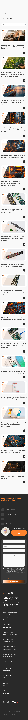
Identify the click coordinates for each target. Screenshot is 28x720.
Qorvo (4, 663)
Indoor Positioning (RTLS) (8, 641)
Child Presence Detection (8, 644)
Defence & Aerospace (7, 619)
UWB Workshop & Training (9, 646)
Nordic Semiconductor (8, 668)
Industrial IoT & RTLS (7, 621)
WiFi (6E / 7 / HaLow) (7, 661)
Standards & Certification (8, 636)
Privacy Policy (8, 578)
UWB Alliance (6, 677)
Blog (4, 685)
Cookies (13, 714)
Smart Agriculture (7, 624)
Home (2, 13)
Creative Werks (6, 680)
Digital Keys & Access (8, 639)
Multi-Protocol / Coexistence (9, 659)
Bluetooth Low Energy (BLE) (9, 654)
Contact (5, 695)
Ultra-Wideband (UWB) (8, 651)
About (4, 690)
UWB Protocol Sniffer (8, 632)
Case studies (6, 693)
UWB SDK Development (8, 629)
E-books (4, 688)
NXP (4, 666)
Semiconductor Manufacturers (10, 612)
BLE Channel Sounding (8, 656)
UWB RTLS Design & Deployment (10, 634)
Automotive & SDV (7, 614)
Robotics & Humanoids (8, 617)
